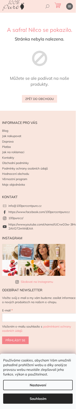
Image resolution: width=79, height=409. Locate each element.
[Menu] (69, 6)
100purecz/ (15, 218)
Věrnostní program (14, 179)
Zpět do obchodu (39, 99)
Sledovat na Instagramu (37, 282)
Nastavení (38, 385)
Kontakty (8, 158)
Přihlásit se (15, 340)
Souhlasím (38, 398)
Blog (5, 131)
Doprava (7, 141)
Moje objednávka (13, 184)
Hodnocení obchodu (15, 174)
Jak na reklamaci (13, 152)
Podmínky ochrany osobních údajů (25, 168)
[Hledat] (47, 6)
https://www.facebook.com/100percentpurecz (39, 212)
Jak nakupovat (11, 136)
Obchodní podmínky (15, 163)
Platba (6, 147)
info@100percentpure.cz (25, 206)
